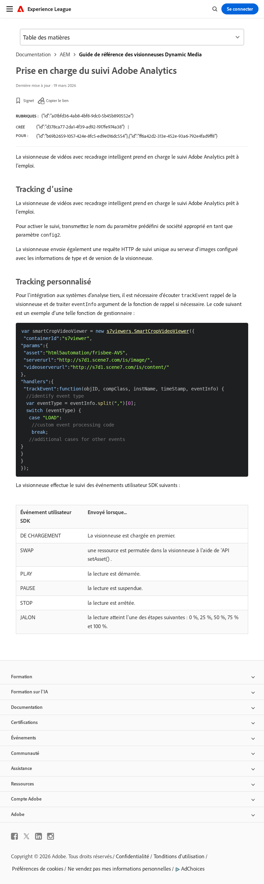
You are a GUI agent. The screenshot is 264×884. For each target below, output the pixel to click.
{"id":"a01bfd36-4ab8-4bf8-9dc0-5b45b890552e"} (87, 116)
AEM (65, 54)
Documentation (33, 54)
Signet (28, 100)
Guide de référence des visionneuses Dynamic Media (140, 54)
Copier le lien (57, 100)
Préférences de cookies (37, 868)
